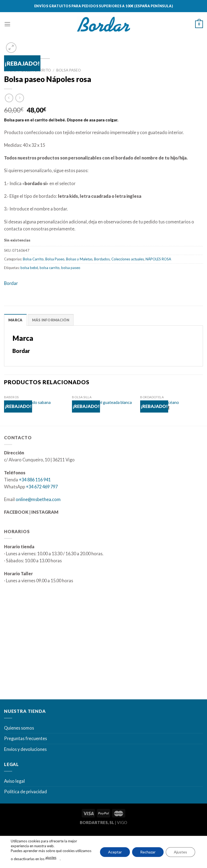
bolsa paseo (70, 267)
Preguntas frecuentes (25, 738)
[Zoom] (11, 47)
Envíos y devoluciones (25, 749)
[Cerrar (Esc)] (5, 835)
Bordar (11, 283)
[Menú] (7, 24)
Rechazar (148, 851)
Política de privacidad (25, 791)
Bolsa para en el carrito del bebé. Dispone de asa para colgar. (61, 120)
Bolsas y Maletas (79, 259)
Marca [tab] (15, 320)
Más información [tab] (51, 320)
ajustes (50, 857)
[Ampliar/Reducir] (21, 835)
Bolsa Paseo (68, 70)
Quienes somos (19, 727)
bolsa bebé (29, 267)
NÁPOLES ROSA (158, 259)
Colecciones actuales (127, 259)
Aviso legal (14, 781)
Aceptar (115, 851)
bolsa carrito (50, 267)
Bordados (102, 259)
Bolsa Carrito (33, 259)
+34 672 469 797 (42, 486)
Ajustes (180, 851)
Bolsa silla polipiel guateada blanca (102, 402)
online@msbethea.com (38, 499)
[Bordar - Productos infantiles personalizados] (103, 24)
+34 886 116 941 (35, 479)
